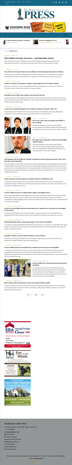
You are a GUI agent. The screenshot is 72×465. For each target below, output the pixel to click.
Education (9, 190)
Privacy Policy (39, 458)
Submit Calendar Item (10, 446)
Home (6, 51)
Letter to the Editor (9, 444)
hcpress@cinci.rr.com (13, 432)
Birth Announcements (10, 437)
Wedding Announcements (11, 442)
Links (23, 2)
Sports (34, 118)
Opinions (25, 42)
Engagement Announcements (12, 439)
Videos (7, 4)
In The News (9, 219)
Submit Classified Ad (10, 449)
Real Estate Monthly (10, 2)
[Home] (36, 14)
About (18, 2)
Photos (28, 2)
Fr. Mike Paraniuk (32, 42)
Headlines (7, 55)
